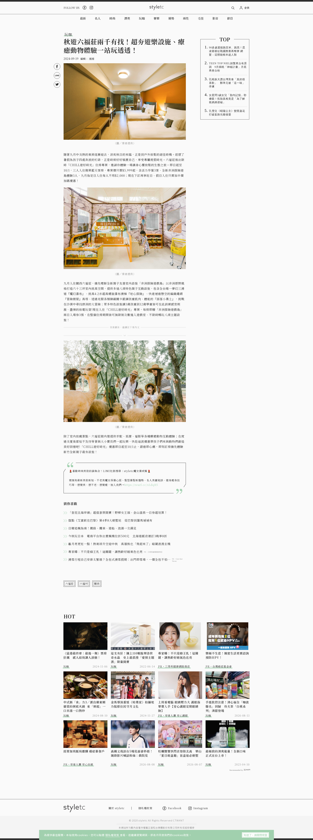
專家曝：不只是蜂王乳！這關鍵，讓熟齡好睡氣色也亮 (178, 655)
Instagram (200, 808)
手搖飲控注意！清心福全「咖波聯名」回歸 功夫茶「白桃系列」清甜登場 (227, 706)
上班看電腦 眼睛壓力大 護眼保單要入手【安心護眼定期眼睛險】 (179, 706)
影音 (215, 18)
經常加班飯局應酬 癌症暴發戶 (84, 751)
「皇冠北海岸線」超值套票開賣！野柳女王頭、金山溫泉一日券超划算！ (117, 512)
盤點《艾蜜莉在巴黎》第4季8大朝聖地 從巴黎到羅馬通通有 (110, 520)
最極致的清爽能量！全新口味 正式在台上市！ (227, 753)
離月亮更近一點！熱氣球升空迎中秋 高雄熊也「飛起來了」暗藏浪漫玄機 (119, 544)
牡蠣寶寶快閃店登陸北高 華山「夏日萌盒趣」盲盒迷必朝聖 (179, 753)
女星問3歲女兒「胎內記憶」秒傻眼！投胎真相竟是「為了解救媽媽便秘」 (227, 99)
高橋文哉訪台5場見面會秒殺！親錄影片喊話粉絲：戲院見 (132, 753)
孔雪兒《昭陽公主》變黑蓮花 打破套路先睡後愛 (228, 113)
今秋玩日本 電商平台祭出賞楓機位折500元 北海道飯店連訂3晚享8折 (117, 536)
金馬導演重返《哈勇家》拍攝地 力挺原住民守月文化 (133, 704)
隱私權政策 (112, 835)
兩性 (186, 18)
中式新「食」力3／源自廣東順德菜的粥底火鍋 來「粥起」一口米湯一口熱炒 (84, 706)
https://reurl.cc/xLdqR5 (141, 485)
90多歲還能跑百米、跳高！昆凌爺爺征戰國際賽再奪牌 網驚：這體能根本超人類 (227, 51)
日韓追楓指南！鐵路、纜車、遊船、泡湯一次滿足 (102, 528)
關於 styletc (117, 808)
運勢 (171, 18)
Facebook (174, 808)
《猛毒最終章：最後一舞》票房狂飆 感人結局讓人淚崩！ (85, 655)
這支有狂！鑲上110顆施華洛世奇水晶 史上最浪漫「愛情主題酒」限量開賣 (132, 657)
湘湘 (91, 59)
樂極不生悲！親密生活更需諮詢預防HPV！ (227, 655)
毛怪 (201, 18)
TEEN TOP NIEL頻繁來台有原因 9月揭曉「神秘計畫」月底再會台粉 (228, 67)
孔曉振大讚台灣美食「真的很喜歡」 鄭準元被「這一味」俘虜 (227, 83)
